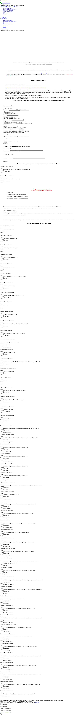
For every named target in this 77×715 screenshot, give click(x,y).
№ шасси (5, 116)
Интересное (5, 13)
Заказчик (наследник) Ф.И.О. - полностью (12, 123)
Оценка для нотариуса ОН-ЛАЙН (10, 9)
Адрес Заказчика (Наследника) (9, 127)
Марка (4, 108)
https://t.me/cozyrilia (44, 72)
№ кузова (5, 114)
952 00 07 (6, 3)
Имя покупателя (6, 151)
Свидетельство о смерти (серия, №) (10, 128)
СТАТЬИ (10, 6)
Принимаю (9, 138)
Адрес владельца (6, 122)
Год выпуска (6, 111)
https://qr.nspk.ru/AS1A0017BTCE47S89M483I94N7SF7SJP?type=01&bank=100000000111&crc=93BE (25, 88)
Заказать (5, 143)
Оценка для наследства (7, 8)
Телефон (5, 124)
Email (4, 126)
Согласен (9, 134)
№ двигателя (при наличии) (9, 113)
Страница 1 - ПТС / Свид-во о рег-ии (11, 129)
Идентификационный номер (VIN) (10, 109)
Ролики (4, 14)
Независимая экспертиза (8, 10)
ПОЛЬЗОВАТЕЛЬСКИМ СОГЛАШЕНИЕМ (24, 141)
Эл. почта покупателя (7, 157)
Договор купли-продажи (8, 11)
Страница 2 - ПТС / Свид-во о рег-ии (11, 131)
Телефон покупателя (7, 154)
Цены (4, 12)
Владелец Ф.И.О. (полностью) (9, 121)
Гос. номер (5, 112)
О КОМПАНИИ (3, 6)
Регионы (37, 702)
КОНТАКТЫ (15, 6)
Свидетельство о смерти (8, 132)
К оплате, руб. (6, 148)
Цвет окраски (6, 117)
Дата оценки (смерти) (7, 119)
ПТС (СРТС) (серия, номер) (9, 118)
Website (4, 142)
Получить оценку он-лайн (5, 712)
